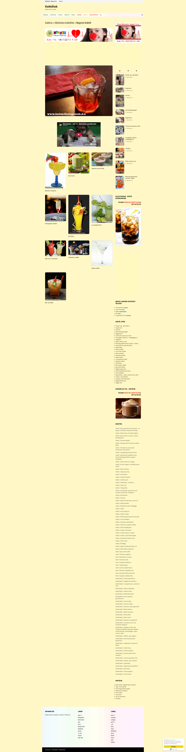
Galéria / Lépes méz (121, 485)
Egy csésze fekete (120, 367)
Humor (79, 731)
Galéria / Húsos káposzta (122, 511)
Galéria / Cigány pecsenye (122, 472)
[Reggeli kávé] (120, 118)
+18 (112, 724)
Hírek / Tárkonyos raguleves (123, 554)
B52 (117, 313)
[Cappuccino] (120, 88)
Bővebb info (174, 743)
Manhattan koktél (120, 355)
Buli (79, 722)
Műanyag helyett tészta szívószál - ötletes (131, 177)
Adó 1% (85, 15)
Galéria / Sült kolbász (121, 474)
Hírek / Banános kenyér (122, 560)
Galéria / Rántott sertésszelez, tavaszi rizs (127, 500)
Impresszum (48, 749)
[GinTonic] (120, 96)
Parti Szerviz (81, 720)
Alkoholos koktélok (64, 22)
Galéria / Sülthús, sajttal (122, 514)
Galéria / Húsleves (120, 498)
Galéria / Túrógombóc (121, 488)
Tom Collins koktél (121, 351)
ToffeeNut (127, 148)
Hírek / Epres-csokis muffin (123, 551)
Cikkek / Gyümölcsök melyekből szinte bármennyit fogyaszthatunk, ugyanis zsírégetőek (126, 457)
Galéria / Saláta (120, 508)
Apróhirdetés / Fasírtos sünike (124, 591)
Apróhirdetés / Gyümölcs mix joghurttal (126, 620)
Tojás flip (118, 698)
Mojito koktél (119, 357)
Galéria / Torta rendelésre (122, 519)
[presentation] (120, 70)
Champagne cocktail (51, 223)
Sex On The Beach (120, 696)
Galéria (48, 22)
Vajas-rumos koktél (121, 687)
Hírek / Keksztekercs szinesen (124, 557)
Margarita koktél (120, 361)
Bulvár (79, 15)
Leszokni (113, 717)
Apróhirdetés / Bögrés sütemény (124, 612)
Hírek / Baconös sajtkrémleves (124, 568)
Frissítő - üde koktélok (122, 377)
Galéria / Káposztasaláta (122, 503)
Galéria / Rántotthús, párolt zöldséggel (126, 506)
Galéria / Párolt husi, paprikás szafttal (126, 525)
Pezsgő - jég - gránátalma (131, 75)
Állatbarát (80, 729)
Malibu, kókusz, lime (130, 161)
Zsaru (112, 729)
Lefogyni (113, 720)
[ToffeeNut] (120, 149)
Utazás (80, 735)
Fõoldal (45, 15)
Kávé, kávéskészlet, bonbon (123, 371)
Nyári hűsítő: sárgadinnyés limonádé (126, 685)
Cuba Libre (118, 694)
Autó (112, 740)
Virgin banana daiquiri (121, 691)
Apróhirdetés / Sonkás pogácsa (124, 671)
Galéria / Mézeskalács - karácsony (125, 482)
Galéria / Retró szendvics (122, 469)
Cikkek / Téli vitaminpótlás (123, 440)
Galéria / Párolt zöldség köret (123, 527)
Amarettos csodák (73, 257)
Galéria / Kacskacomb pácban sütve (125, 538)
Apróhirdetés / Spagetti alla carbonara (126, 581)
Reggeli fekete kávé (121, 381)
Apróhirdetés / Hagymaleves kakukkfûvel (127, 666)
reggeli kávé (119, 383)
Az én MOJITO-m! (97, 225)
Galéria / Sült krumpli (121, 541)
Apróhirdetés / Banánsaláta (123, 614)
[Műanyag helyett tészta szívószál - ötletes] (120, 177)
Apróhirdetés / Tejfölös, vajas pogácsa (126, 636)
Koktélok (51, 6)
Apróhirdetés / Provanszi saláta (124, 604)
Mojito (117, 311)
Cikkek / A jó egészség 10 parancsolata (126, 452)
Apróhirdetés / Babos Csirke (123, 617)
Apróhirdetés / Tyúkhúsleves (123, 648)
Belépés (61, 1)
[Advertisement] (79, 54)
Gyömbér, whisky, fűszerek (123, 379)
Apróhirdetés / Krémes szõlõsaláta (125, 588)
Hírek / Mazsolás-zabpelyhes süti (125, 570)
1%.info (80, 733)
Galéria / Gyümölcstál (121, 495)
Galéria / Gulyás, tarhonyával (123, 530)
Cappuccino (128, 88)
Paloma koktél (119, 349)
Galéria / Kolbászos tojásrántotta (125, 522)
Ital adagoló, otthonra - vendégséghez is (131, 138)
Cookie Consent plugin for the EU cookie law (173, 749)
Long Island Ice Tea (121, 315)
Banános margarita (50, 191)
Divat (112, 726)
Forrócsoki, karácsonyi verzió (132, 126)
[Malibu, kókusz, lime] (120, 161)
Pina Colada (119, 692)
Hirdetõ (67, 15)
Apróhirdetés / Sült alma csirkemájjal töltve (127, 606)
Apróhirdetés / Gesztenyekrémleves (125, 578)
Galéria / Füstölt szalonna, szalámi (125, 533)
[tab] (120, 70)
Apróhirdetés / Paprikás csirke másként (126, 660)
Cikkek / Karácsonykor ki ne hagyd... (125, 462)
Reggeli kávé (128, 118)
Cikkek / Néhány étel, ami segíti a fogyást (127, 433)
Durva (112, 733)
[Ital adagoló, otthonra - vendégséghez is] (120, 138)
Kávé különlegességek (131, 110)
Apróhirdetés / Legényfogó (123, 663)
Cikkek (60, 15)
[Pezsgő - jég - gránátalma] (120, 75)
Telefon (113, 742)
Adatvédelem (55, 749)
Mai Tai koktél (49, 303)
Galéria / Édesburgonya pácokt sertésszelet (127, 517)
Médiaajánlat (62, 749)
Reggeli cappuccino (121, 369)
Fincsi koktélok (120, 373)
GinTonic (127, 95)
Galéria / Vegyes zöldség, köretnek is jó (126, 546)
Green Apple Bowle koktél (123, 689)
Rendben (173, 746)
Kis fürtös (71, 236)
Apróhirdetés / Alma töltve (123, 669)
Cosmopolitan (120, 307)
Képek (73, 15)
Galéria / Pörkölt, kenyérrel (123, 477)
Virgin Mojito (119, 347)
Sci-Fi (79, 724)
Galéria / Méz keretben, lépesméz (125, 549)
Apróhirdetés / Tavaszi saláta (123, 601)
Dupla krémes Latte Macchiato (124, 345)
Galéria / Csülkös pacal (122, 480)
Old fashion (119, 363)
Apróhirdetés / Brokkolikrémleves (125, 594)
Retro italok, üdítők (121, 365)
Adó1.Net (80, 737)
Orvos (112, 737)
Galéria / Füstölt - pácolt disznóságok (126, 535)
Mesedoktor (81, 717)
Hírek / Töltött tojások (122, 565)
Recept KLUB (81, 726)
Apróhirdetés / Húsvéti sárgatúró (124, 650)
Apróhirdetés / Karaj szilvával (123, 674)
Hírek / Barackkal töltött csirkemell (125, 573)
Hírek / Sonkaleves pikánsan (123, 562)
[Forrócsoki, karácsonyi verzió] (120, 126)
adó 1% (113, 715)
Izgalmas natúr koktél (98, 168)
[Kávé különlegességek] (120, 110)
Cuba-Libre (119, 309)
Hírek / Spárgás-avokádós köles (124, 576)
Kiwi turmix (71, 176)
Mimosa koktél (120, 353)
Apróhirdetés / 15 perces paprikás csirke (126, 658)
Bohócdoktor (94, 15)
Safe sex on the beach (51, 259)
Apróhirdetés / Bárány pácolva (124, 609)
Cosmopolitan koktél (121, 359)
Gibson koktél (95, 268)
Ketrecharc (113, 731)
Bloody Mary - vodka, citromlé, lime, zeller (127, 375)
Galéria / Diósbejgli (121, 543)
